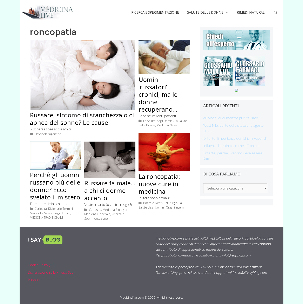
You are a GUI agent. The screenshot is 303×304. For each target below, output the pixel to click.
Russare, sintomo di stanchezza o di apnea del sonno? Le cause (82, 119)
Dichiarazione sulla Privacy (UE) (51, 272)
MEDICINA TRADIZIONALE (46, 217)
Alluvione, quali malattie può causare (230, 118)
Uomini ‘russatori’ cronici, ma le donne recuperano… (158, 94)
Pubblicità (35, 279)
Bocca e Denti (152, 203)
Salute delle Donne (205, 12)
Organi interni (175, 207)
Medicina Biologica (115, 210)
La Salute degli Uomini (158, 121)
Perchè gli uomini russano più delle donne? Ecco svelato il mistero (55, 185)
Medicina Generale (97, 214)
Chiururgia (170, 203)
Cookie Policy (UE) (41, 264)
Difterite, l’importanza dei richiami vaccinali (235, 138)
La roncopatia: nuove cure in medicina (159, 184)
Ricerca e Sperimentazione (155, 12)
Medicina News (167, 125)
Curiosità (41, 209)
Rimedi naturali (251, 12)
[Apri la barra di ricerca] (275, 12)
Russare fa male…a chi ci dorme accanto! (109, 190)
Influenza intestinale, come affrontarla (231, 145)
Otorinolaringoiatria (48, 134)
